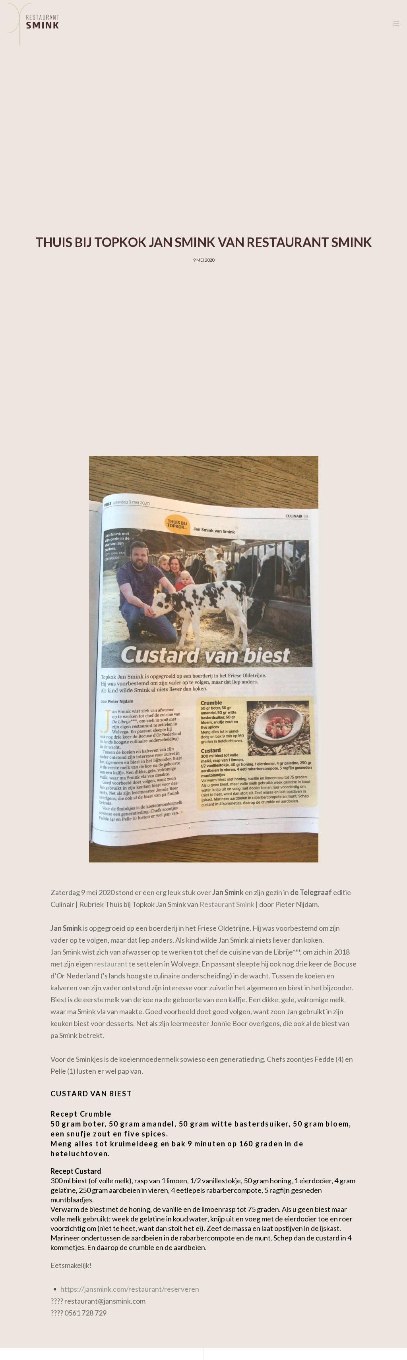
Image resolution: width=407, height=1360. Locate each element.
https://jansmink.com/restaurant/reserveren (129, 1289)
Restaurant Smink (227, 904)
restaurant (111, 963)
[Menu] (394, 24)
